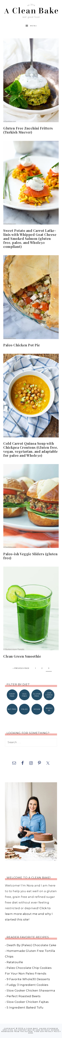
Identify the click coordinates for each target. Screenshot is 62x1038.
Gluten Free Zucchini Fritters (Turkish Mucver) (28, 130)
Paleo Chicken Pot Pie (21, 345)
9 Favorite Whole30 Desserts (28, 979)
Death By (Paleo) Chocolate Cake (31, 945)
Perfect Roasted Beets (24, 996)
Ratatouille (15, 962)
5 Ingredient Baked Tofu (25, 1007)
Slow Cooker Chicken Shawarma (31, 990)
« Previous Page (21, 668)
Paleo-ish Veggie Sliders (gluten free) (30, 556)
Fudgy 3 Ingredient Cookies (27, 984)
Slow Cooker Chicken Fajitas (28, 1001)
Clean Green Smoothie (22, 656)
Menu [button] (33, 26)
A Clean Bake (31, 10)
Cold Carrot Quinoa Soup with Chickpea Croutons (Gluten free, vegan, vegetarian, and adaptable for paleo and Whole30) (30, 449)
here (30, 1033)
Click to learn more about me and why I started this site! (29, 913)
